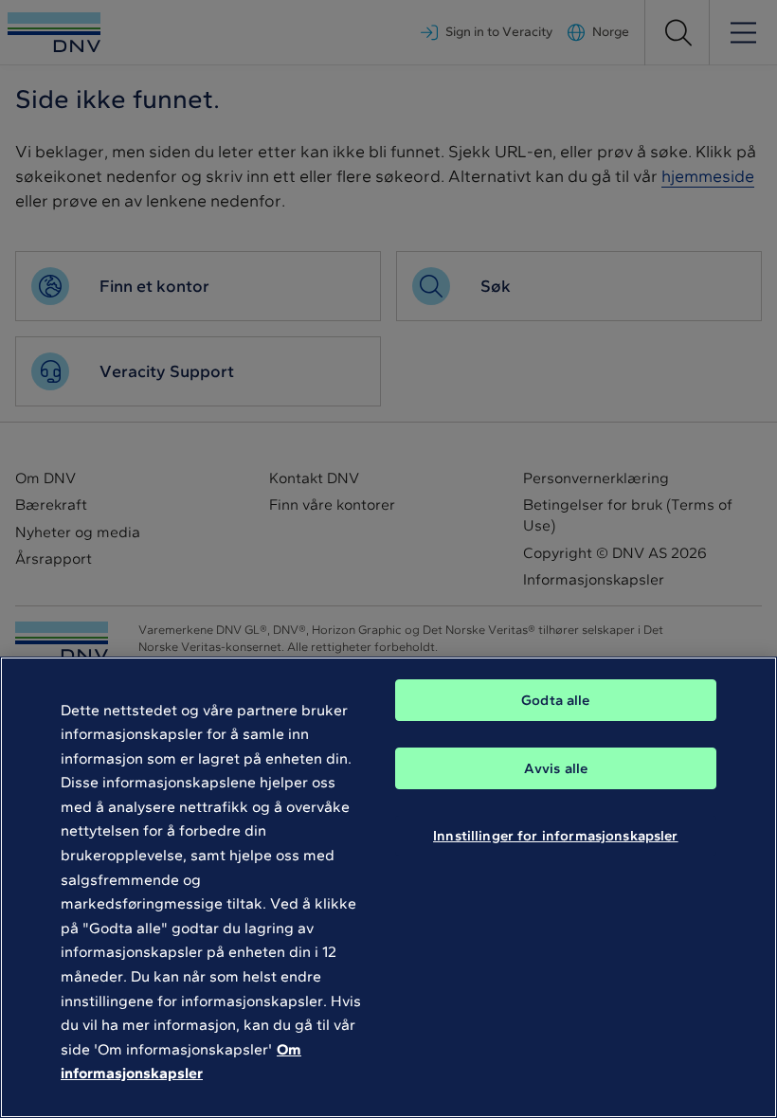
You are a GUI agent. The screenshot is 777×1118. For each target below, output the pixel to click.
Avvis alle (556, 768)
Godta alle (555, 700)
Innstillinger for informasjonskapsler (555, 835)
